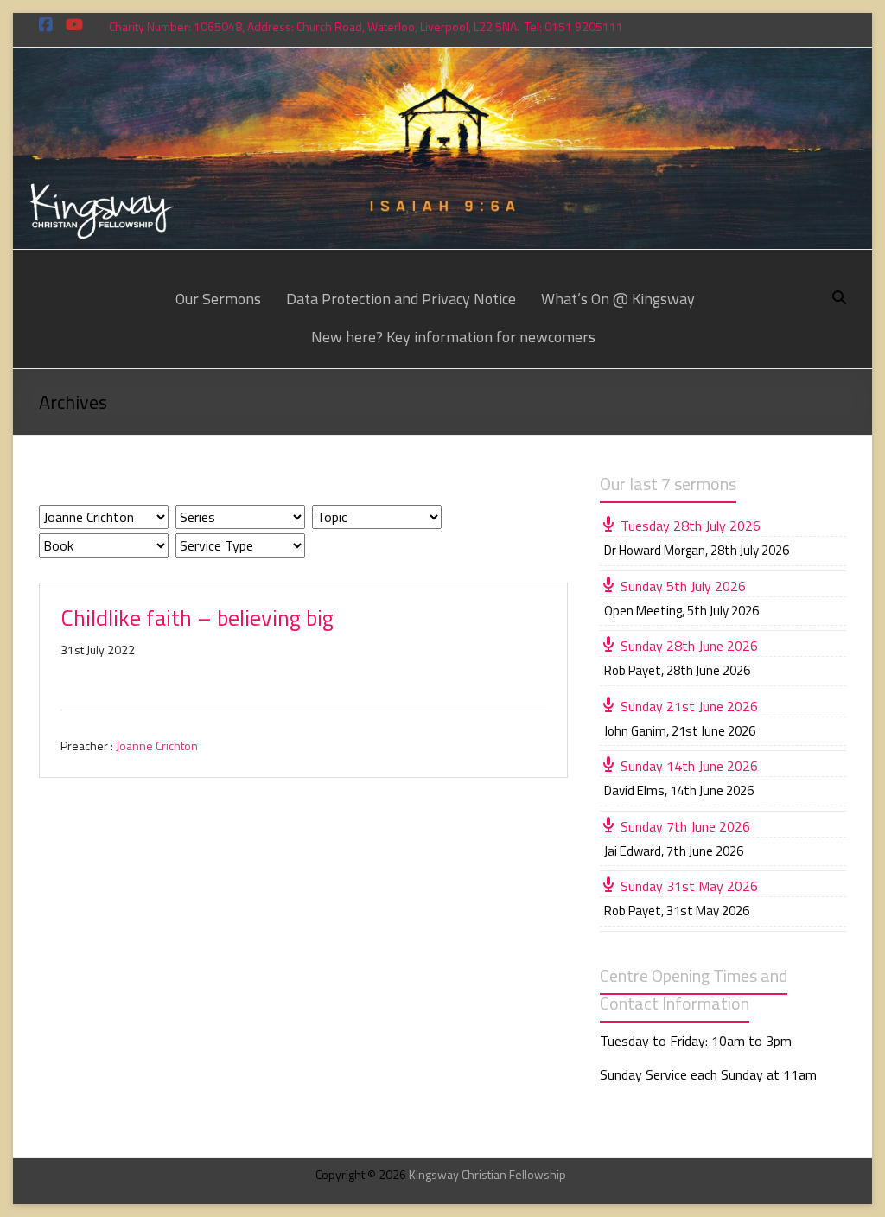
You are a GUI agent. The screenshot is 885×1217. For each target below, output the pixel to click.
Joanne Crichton (157, 745)
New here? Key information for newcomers (453, 336)
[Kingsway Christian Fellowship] (442, 59)
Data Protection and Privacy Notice (401, 298)
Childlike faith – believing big (197, 617)
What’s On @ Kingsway (618, 298)
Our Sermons (218, 298)
